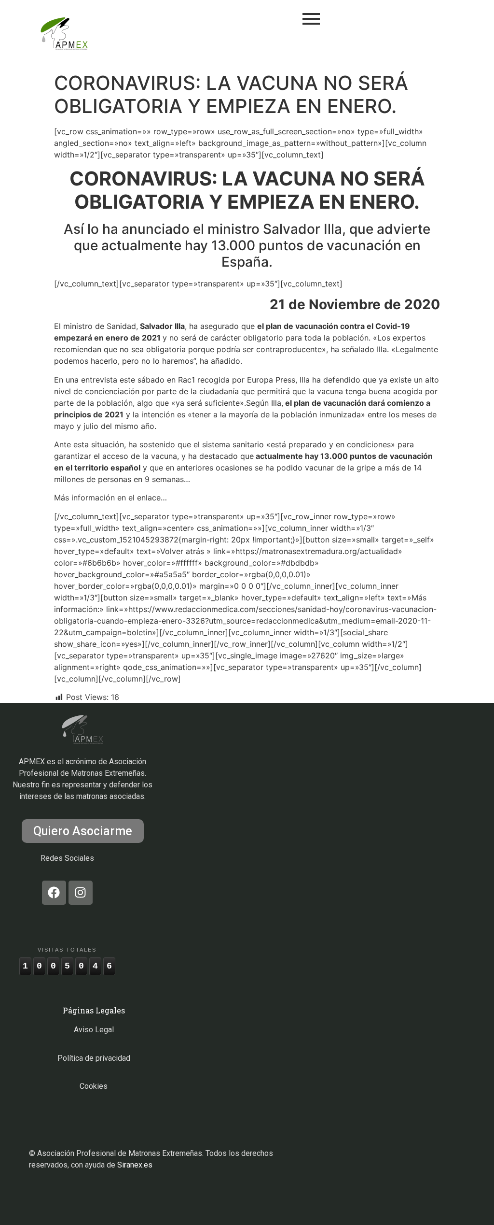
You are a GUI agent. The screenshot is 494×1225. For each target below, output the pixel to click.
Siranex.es (134, 1164)
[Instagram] (81, 893)
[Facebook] (54, 893)
